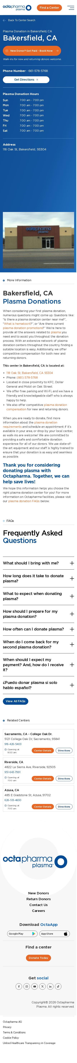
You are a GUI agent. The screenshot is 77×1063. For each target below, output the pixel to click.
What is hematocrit (17, 323)
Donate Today (38, 957)
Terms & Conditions (14, 1032)
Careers (38, 911)
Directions (64, 750)
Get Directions (24, 79)
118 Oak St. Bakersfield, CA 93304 (29, 373)
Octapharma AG (12, 1021)
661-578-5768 (38, 71)
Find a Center (49, 7)
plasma (56, 332)
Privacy (7, 1027)
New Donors (38, 893)
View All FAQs (15, 701)
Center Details (42, 750)
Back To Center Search (21, 20)
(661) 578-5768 (27, 377)
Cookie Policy (11, 1037)
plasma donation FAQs (24, 501)
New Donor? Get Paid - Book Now (31, 50)
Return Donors (38, 899)
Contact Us (38, 905)
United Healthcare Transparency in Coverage (29, 1043)
